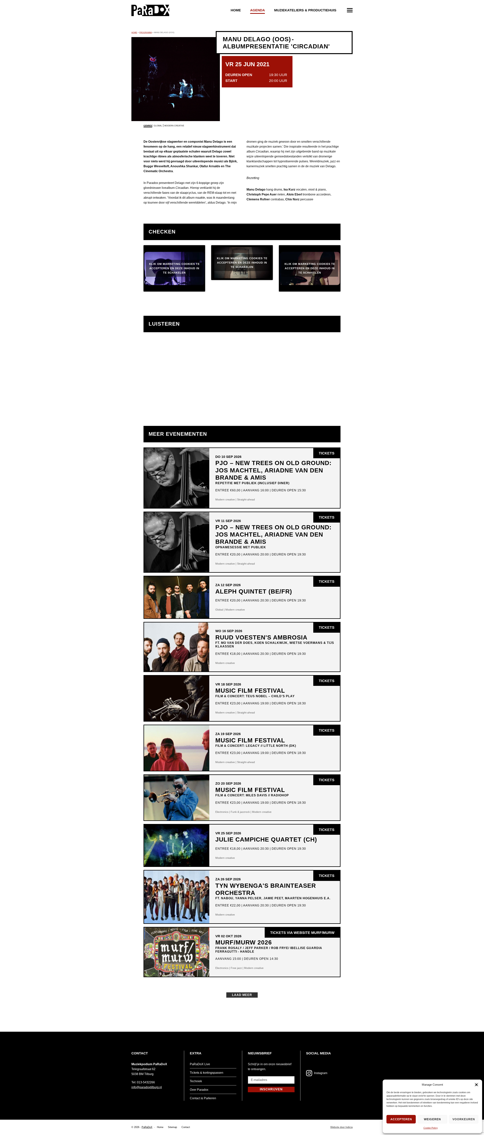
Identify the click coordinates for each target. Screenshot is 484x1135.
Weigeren (432, 1119)
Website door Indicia (341, 1127)
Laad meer (242, 995)
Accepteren (401, 1119)
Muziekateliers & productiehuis (305, 10)
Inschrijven (271, 1089)
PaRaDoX (147, 1127)
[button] (476, 1085)
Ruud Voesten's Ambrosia (274, 641)
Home (236, 10)
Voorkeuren (463, 1119)
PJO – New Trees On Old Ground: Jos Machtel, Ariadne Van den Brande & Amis (273, 472)
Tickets (329, 454)
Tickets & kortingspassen (206, 1072)
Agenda (257, 10)
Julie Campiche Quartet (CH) (266, 839)
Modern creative (174, 125)
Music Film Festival (255, 692)
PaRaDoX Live (200, 1064)
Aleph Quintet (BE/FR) (253, 591)
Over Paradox (199, 1089)
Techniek (196, 1081)
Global (158, 125)
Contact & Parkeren (203, 1098)
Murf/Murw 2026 (268, 946)
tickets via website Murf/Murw (305, 934)
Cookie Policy (431, 1128)
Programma (145, 32)
